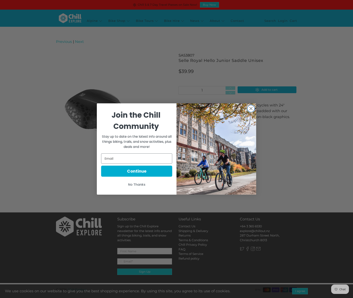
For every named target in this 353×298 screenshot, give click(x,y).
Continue (136, 171)
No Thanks (136, 184)
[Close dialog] (251, 108)
